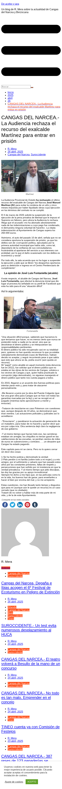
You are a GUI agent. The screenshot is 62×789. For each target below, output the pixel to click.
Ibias (10, 613)
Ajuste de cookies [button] (14, 782)
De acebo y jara (10, 4)
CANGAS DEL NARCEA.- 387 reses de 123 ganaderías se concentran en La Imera (26, 760)
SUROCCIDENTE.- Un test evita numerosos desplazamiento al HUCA (28, 630)
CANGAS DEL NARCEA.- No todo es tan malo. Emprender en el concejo (30, 697)
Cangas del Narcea (19, 154)
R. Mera (12, 148)
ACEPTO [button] (32, 782)
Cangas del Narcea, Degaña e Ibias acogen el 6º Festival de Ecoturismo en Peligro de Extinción (30, 587)
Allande (12, 607)
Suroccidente (38, 154)
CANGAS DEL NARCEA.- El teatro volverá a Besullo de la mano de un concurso (30, 663)
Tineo (11, 618)
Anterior (5, 568)
